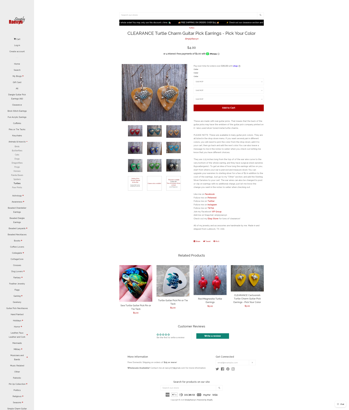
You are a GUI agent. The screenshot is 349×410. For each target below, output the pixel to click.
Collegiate (17, 253)
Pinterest (211, 197)
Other (17, 372)
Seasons (17, 402)
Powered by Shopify (205, 400)
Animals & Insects (17, 141)
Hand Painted (17, 314)
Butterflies (17, 150)
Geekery (17, 302)
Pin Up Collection (17, 384)
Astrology (17, 195)
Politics (17, 390)
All (17, 88)
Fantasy (17, 277)
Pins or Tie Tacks (17, 129)
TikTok (210, 208)
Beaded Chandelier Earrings (17, 210)
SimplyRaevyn (191, 39)
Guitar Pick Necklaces (17, 308)
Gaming (17, 296)
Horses (17, 171)
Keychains (17, 135)
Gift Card (17, 82)
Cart (18, 39)
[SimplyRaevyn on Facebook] (222, 369)
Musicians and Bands (17, 357)
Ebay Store (213, 218)
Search (17, 70)
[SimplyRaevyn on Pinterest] (228, 369)
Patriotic (17, 378)
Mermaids (17, 343)
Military (17, 349)
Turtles (17, 183)
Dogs (17, 159)
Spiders (17, 179)
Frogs (17, 167)
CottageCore (17, 259)
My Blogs (17, 76)
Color (196, 69)
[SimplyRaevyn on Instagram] (233, 369)
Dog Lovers (17, 271)
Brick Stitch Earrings (17, 111)
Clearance (17, 105)
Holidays (17, 320)
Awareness (17, 202)
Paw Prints (17, 187)
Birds (17, 146)
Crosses (17, 265)
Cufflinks (17, 123)
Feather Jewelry (17, 283)
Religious (17, 396)
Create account (17, 51)
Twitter (211, 201)
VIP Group (217, 211)
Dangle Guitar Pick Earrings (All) (17, 96)
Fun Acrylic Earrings (17, 117)
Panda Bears (17, 175)
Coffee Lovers (17, 247)
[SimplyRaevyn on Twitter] (217, 369)
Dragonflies (17, 163)
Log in (17, 45)
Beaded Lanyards (17, 228)
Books (17, 240)
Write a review (212, 336)
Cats (17, 154)
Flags (17, 290)
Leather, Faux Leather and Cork (17, 335)
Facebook (210, 194)
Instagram (212, 204)
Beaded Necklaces (17, 234)
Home (17, 64)
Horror (17, 326)
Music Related (17, 365)
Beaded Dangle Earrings (17, 220)
